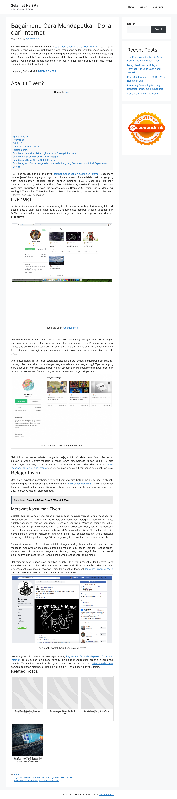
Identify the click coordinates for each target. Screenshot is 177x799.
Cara (16, 774)
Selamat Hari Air (25, 5)
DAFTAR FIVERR (47, 71)
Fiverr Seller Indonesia (79, 483)
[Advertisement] (62, 114)
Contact (143, 7)
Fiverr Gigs (18, 139)
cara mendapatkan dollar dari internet (76, 46)
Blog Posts (158, 7)
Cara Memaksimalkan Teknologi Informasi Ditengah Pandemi (44, 153)
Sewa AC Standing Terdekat (143, 93)
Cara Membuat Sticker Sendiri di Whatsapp (35, 156)
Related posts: (20, 149)
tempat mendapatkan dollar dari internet (77, 173)
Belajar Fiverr (19, 143)
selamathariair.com (102, 663)
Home (131, 7)
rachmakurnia (70, 327)
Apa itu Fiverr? (20, 136)
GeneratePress (106, 794)
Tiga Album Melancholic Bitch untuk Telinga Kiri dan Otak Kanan (43, 777)
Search (131, 23)
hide (68, 92)
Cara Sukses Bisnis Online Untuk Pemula (34, 160)
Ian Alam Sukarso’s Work (99, 569)
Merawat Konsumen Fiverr (26, 146)
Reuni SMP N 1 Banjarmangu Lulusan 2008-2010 (36, 780)
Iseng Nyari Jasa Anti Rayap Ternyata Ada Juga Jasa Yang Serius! (144, 69)
